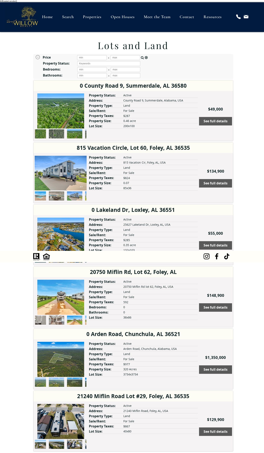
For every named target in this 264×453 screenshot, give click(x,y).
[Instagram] (207, 256)
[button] (212, 16)
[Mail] (246, 16)
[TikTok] (227, 256)
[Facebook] (217, 256)
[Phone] (238, 16)
